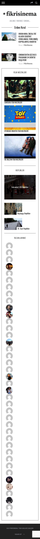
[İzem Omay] (20, 411)
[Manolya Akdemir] (20, 493)
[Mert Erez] (20, 500)
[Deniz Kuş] (20, 266)
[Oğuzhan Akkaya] (20, 424)
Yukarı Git (18, 534)
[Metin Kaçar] (20, 273)
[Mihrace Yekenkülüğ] (20, 507)
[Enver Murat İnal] (20, 417)
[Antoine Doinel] (20, 321)
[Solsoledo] (20, 431)
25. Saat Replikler (23, 229)
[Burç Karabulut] (20, 300)
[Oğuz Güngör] (20, 514)
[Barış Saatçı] (20, 466)
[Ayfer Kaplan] (20, 314)
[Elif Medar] (20, 486)
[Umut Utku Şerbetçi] (20, 369)
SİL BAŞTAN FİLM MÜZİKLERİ (13, 159)
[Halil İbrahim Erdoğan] (20, 252)
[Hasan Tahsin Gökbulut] (20, 472)
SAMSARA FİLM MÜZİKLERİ (13, 102)
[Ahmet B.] (20, 245)
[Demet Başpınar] (20, 335)
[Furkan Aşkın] (20, 355)
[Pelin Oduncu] (20, 376)
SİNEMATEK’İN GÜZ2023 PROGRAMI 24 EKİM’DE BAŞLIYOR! (27, 57)
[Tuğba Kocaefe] (20, 294)
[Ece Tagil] (20, 459)
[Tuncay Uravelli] (20, 342)
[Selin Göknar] (20, 390)
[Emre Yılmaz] (20, 349)
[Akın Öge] (20, 328)
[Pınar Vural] (20, 445)
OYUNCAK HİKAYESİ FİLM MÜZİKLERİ (16, 131)
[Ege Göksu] (20, 404)
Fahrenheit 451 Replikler (20, 187)
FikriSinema (28, 45)
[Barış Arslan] (20, 307)
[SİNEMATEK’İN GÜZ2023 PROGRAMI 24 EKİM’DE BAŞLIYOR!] (9, 57)
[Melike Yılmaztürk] (20, 438)
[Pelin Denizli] (20, 452)
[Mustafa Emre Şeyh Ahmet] (20, 362)
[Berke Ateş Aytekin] (20, 383)
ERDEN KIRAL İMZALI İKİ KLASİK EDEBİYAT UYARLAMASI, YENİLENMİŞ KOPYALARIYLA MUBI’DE (28, 37)
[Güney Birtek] (20, 479)
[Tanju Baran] (20, 259)
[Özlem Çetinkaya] (20, 280)
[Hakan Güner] (20, 397)
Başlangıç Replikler (23, 213)
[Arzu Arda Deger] (20, 287)
